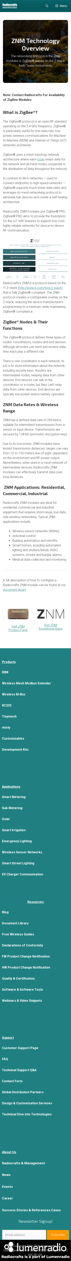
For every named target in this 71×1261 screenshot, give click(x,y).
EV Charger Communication (22, 874)
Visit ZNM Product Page (18, 628)
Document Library (15, 923)
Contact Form (12, 1081)
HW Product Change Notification (26, 967)
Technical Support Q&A (19, 1070)
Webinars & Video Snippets (22, 1000)
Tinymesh (9, 716)
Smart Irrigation (14, 830)
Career (7, 1198)
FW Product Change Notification (26, 956)
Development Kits (15, 749)
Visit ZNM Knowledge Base (50, 626)
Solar (6, 819)
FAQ (5, 1059)
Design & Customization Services (27, 1103)
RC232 (6, 705)
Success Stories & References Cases (31, 1210)
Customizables (13, 738)
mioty (6, 727)
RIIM (5, 672)
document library (14, 590)
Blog (5, 912)
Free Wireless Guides (18, 934)
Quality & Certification (18, 978)
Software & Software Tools (22, 989)
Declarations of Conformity (22, 945)
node (40, 159)
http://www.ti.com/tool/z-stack (40, 288)
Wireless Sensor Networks (22, 852)
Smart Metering (14, 797)
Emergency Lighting (17, 841)
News (6, 1175)
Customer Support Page (20, 1048)
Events (7, 1187)
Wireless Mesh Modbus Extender (26, 683)
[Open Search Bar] (47, 6)
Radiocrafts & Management (23, 1163)
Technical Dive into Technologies (27, 1114)
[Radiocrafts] (10, 6)
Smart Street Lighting (18, 863)
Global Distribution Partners (23, 1092)
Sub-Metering (12, 808)
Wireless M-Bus (13, 694)
